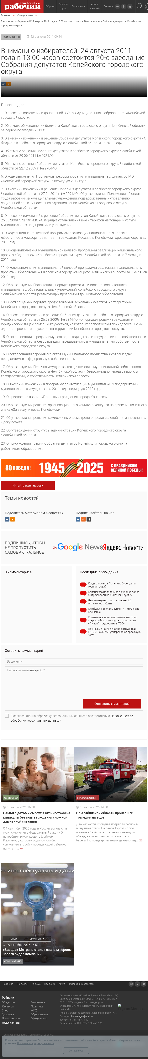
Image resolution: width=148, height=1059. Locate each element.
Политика (37, 1006)
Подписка (49, 984)
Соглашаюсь (76, 1050)
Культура (8, 1006)
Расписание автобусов (81, 984)
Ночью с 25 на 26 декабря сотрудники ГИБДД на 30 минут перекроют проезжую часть (114, 632)
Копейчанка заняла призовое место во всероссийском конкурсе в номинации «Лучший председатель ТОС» (112, 620)
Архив (62, 984)
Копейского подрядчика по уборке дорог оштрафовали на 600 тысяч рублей (113, 593)
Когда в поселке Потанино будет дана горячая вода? (112, 585)
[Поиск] (140, 6)
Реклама (108, 6)
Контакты (22, 984)
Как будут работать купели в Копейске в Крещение (113, 610)
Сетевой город (63, 6)
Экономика (38, 1002)
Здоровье (8, 1014)
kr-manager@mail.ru (82, 1016)
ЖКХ (34, 1010)
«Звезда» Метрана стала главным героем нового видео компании (37, 952)
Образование (39, 1014)
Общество (8, 1002)
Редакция (8, 984)
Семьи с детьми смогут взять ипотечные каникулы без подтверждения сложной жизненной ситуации (36, 817)
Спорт (6, 1010)
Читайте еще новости (28, 485)
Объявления (78, 6)
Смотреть (36, 938)
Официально (39, 1018)
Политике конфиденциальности (35, 1043)
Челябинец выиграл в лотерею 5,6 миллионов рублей (109, 602)
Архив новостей (94, 6)
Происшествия (11, 1018)
